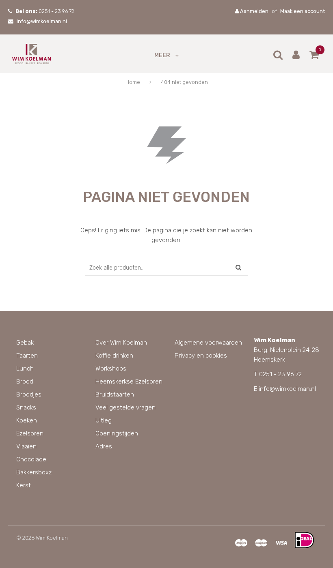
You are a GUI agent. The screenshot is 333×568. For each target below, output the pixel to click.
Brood (24, 381)
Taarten (27, 355)
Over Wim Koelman (121, 342)
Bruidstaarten (114, 394)
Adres (103, 446)
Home (132, 82)
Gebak (25, 342)
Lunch (25, 368)
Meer (162, 55)
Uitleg (103, 420)
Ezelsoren (29, 433)
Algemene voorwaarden (208, 342)
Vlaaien (26, 446)
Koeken (26, 420)
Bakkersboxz (34, 472)
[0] (314, 57)
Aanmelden (253, 11)
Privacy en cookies (201, 355)
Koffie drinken (114, 355)
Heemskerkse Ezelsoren (128, 381)
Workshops (110, 368)
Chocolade (31, 459)
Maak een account (302, 11)
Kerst (23, 485)
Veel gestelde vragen (125, 407)
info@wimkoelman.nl (42, 21)
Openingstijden (116, 433)
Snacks (26, 407)
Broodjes (28, 394)
